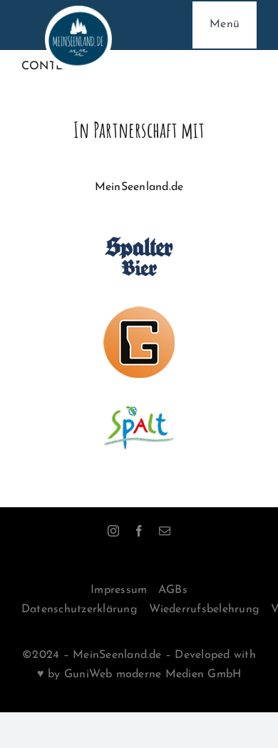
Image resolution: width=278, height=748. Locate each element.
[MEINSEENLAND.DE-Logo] (78, 11)
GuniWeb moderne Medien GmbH (152, 674)
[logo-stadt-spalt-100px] (139, 398)
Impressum (119, 590)
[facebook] (139, 531)
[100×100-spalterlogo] (139, 226)
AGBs (172, 590)
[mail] (164, 531)
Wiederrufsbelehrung (204, 609)
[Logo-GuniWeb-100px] (139, 312)
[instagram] (113, 531)
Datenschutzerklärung (79, 609)
